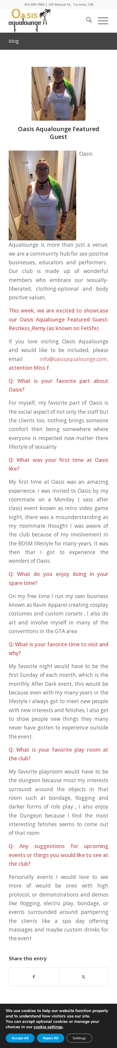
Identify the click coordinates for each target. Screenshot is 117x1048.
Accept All (20, 1038)
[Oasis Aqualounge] (48, 21)
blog (14, 41)
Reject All (50, 1038)
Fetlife (88, 328)
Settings (79, 1038)
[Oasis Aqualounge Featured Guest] (59, 94)
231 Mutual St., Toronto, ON (70, 4)
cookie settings (48, 1027)
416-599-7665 (34, 4)
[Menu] (100, 21)
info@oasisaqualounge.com (73, 359)
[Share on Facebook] (33, 977)
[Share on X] (83, 977)
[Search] (86, 21)
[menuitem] (86, 21)
